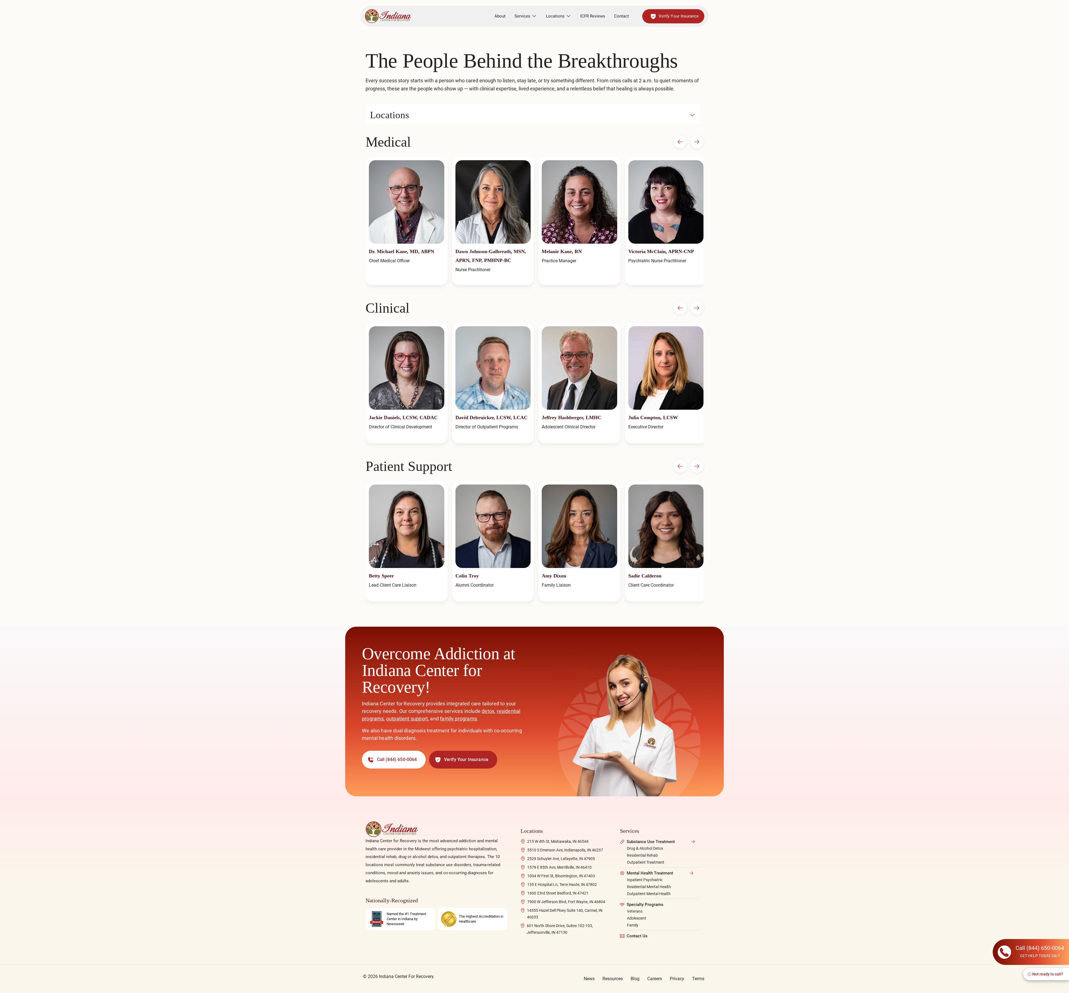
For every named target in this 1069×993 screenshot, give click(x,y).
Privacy (677, 978)
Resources (612, 978)
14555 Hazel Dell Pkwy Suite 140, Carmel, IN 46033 (564, 913)
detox (488, 711)
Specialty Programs (645, 904)
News (589, 978)
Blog (635, 978)
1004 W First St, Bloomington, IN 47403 (561, 876)
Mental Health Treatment (650, 873)
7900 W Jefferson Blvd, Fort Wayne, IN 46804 (566, 902)
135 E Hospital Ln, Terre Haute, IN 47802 (562, 884)
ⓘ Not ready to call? (1045, 974)
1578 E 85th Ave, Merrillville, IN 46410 (559, 867)
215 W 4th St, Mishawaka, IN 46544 (558, 841)
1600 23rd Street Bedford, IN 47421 (558, 893)
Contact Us (637, 935)
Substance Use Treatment (651, 841)
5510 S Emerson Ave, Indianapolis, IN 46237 (565, 850)
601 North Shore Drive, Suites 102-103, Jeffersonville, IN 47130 (560, 929)
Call (397, 759)
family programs (458, 719)
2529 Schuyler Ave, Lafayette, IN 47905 (561, 858)
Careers (654, 978)
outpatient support (407, 719)
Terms (698, 978)
